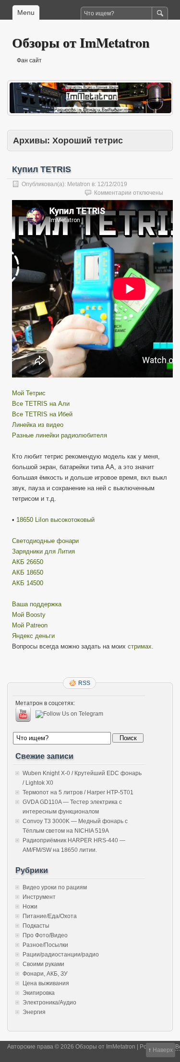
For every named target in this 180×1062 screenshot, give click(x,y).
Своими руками (43, 964)
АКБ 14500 (27, 583)
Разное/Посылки (45, 945)
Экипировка (39, 993)
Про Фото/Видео (45, 935)
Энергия (34, 1012)
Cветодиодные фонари (45, 540)
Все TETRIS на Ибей (42, 414)
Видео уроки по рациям (55, 887)
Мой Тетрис (29, 393)
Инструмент (39, 897)
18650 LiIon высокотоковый (55, 519)
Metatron (78, 184)
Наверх (163, 1050)
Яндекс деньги (33, 635)
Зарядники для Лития (43, 551)
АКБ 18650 (27, 572)
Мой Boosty (29, 614)
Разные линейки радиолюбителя (59, 435)
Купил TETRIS (41, 169)
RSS (84, 683)
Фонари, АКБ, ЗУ (45, 973)
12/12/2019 (112, 184)
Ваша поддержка (36, 604)
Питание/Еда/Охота (50, 916)
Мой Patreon (30, 625)
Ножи (30, 906)
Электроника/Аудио (49, 1002)
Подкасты (36, 925)
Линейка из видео (37, 424)
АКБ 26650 (27, 562)
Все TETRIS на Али (41, 403)
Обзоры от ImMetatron (81, 42)
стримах (140, 646)
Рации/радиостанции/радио (61, 954)
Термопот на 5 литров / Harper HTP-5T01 (78, 792)
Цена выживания (46, 983)
